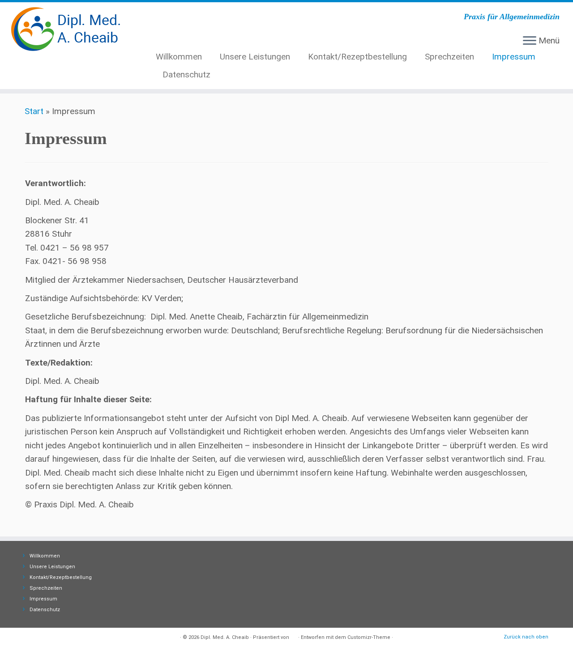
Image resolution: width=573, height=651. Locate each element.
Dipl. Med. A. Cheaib (225, 637)
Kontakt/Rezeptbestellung (357, 56)
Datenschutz (186, 74)
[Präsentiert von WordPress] (294, 636)
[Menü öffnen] (529, 41)
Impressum (513, 56)
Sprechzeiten (449, 56)
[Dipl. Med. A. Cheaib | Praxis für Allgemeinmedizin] (66, 29)
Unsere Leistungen (255, 56)
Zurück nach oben (526, 637)
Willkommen (179, 56)
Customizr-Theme (368, 637)
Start (34, 111)
